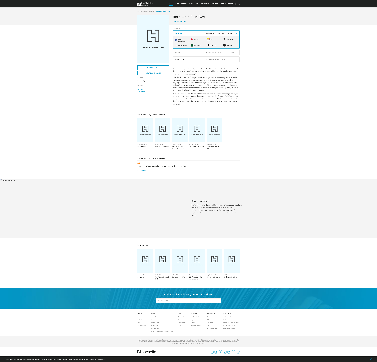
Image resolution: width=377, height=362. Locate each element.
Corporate (195, 313)
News (191, 4)
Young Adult (141, 325)
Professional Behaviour (230, 328)
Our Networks (227, 317)
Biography (140, 89)
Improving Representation (231, 322)
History (193, 322)
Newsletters (205, 4)
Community (227, 313)
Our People (181, 320)
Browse (139, 317)
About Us (154, 317)
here (103, 359)
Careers (180, 325)
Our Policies (226, 320)
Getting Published (226, 4)
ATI (208, 325)
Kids (138, 322)
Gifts (177, 4)
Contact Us (181, 317)
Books (171, 4)
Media (209, 320)
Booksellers (211, 317)
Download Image (153, 73)
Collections (141, 320)
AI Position (154, 325)
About (153, 313)
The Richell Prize (196, 325)
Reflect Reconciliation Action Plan (162, 331)
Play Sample (154, 68)
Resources (211, 313)
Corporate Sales (212, 328)
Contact (181, 313)
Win (197, 4)
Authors (184, 4)
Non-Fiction (141, 92)
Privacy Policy (155, 322)
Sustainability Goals (229, 325)
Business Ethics (155, 328)
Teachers (210, 322)
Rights (193, 320)
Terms (152, 320)
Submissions (181, 322)
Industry (215, 4)
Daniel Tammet (180, 21)
